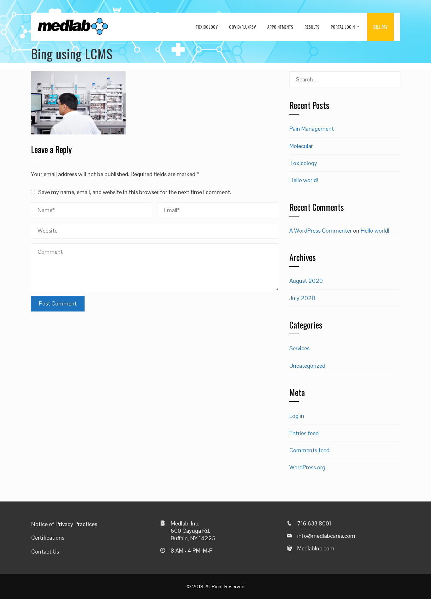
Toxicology (207, 26)
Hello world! (303, 180)
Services (299, 348)
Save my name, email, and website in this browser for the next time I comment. (134, 192)
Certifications (47, 537)
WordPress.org (307, 467)
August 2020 (306, 280)
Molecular (301, 146)
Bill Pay (380, 26)
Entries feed (304, 433)
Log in (296, 415)
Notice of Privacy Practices (64, 524)
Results (311, 26)
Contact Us (45, 551)
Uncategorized (307, 365)
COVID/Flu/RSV (242, 26)
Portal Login (343, 26)
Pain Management (311, 128)
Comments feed (309, 450)
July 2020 (302, 298)
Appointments (280, 26)
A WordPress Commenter (320, 230)
